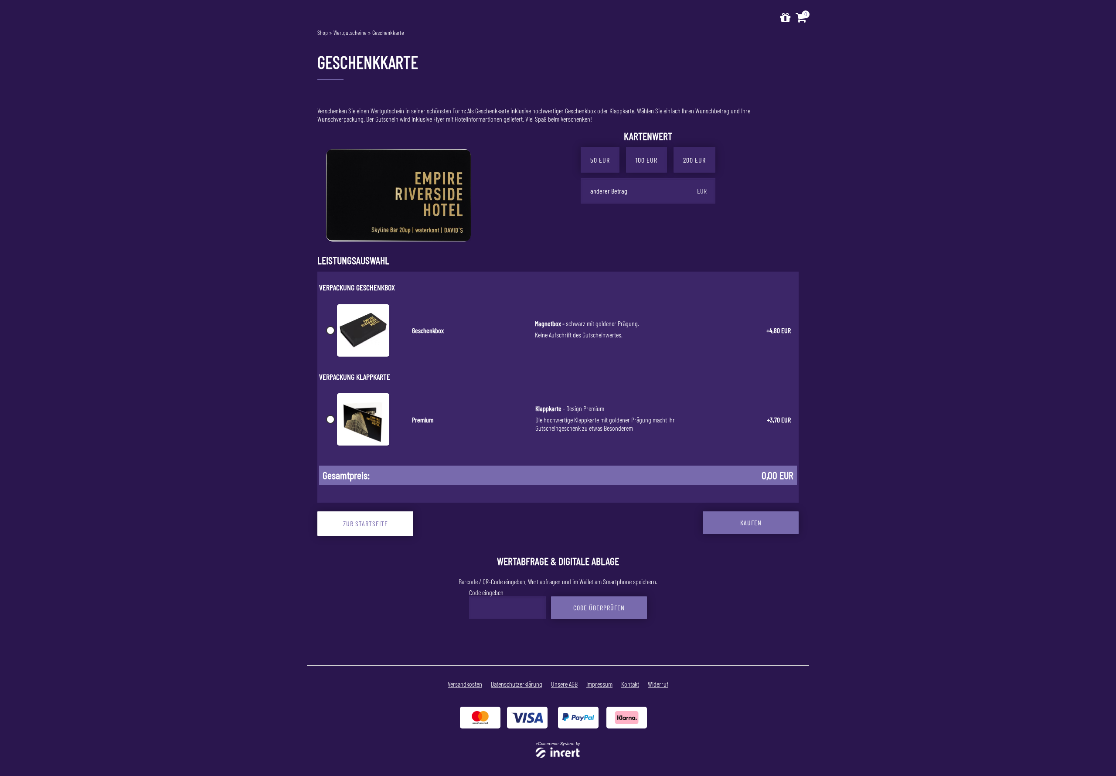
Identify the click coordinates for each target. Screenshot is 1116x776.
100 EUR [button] (646, 160)
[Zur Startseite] (785, 17)
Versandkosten (465, 684)
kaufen (751, 522)
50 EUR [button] (600, 160)
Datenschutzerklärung (516, 684)
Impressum (599, 684)
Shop (322, 32)
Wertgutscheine (350, 32)
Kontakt (630, 684)
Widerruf (658, 684)
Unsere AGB (564, 684)
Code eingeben (486, 592)
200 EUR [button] (694, 160)
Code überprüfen (599, 607)
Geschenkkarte (388, 32)
